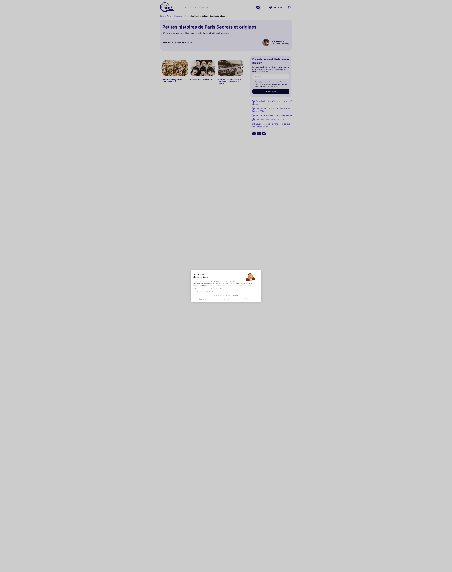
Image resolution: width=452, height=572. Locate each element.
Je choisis (225, 299)
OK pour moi (249, 299)
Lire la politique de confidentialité (203, 292)
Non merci (202, 299)
